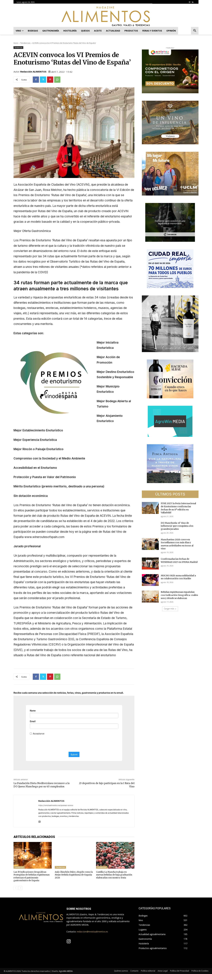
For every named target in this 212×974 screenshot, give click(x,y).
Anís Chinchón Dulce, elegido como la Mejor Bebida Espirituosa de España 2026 (74, 875)
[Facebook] (36, 79)
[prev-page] (15, 888)
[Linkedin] (192, 2)
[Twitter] (43, 79)
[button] (194, 30)
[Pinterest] (50, 79)
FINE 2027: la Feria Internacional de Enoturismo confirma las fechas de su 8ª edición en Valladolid (178, 508)
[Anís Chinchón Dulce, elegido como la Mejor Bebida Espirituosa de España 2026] (74, 855)
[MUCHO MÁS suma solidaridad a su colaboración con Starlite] (150, 580)
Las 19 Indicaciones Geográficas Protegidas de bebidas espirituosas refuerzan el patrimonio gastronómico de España (32, 876)
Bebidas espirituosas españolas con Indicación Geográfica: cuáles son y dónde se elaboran (179, 595)
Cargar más (169, 608)
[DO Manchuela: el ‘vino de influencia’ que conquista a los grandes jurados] (150, 527)
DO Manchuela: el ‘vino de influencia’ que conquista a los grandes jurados (177, 526)
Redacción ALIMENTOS (33, 71)
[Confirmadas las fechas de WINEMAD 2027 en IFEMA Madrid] (150, 563)
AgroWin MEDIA (66, 971)
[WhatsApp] (57, 79)
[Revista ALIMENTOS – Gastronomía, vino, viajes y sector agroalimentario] (106, 16)
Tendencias (25, 43)
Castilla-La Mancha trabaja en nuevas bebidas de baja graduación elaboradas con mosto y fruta (114, 875)
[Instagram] (189, 2)
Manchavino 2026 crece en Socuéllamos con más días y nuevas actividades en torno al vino (177, 544)
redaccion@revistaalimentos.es (92, 931)
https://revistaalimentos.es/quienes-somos (55, 805)
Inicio (16, 43)
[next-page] (20, 888)
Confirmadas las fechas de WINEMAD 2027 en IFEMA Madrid (179, 560)
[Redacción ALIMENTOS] (26, 811)
